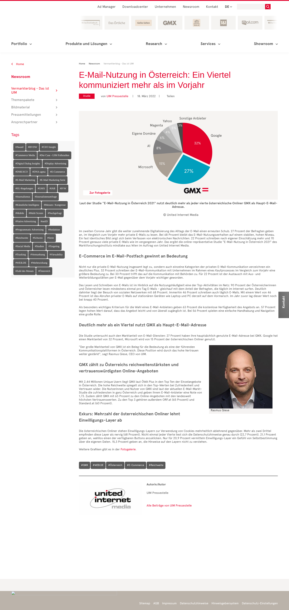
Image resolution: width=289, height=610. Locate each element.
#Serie (50, 237)
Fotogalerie (128, 449)
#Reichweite (21, 237)
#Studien (39, 246)
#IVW (63, 188)
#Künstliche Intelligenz (27, 204)
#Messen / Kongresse (55, 204)
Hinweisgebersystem (225, 603)
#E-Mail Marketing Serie (52, 179)
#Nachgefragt (55, 213)
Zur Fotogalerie (99, 193)
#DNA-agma (38, 171)
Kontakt (212, 7)
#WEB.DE (20, 262)
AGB (156, 603)
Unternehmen (165, 7)
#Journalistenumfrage (46, 196)
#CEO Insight (49, 147)
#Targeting (53, 246)
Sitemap (144, 603)
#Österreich (44, 271)
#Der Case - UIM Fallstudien (54, 155)
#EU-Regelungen (24, 188)
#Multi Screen (36, 213)
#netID (44, 221)
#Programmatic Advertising (29, 229)
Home (19, 64)
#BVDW (32, 147)
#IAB (52, 188)
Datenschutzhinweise (194, 603)
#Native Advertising (25, 221)
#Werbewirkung (39, 262)
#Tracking (20, 254)
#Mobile (19, 213)
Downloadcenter (135, 7)
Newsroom (191, 7)
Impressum (169, 603)
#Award (19, 147)
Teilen (169, 96)
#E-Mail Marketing (25, 179)
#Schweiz (38, 237)
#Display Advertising (55, 163)
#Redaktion (54, 229)
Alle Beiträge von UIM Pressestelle (169, 505)
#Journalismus (22, 196)
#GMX (41, 188)
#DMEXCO (21, 171)
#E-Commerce (57, 171)
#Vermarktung (37, 254)
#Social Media (22, 246)
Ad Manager (107, 7)
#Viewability (56, 254)
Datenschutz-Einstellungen (260, 603)
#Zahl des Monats (24, 271)
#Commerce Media (25, 155)
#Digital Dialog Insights (27, 163)
